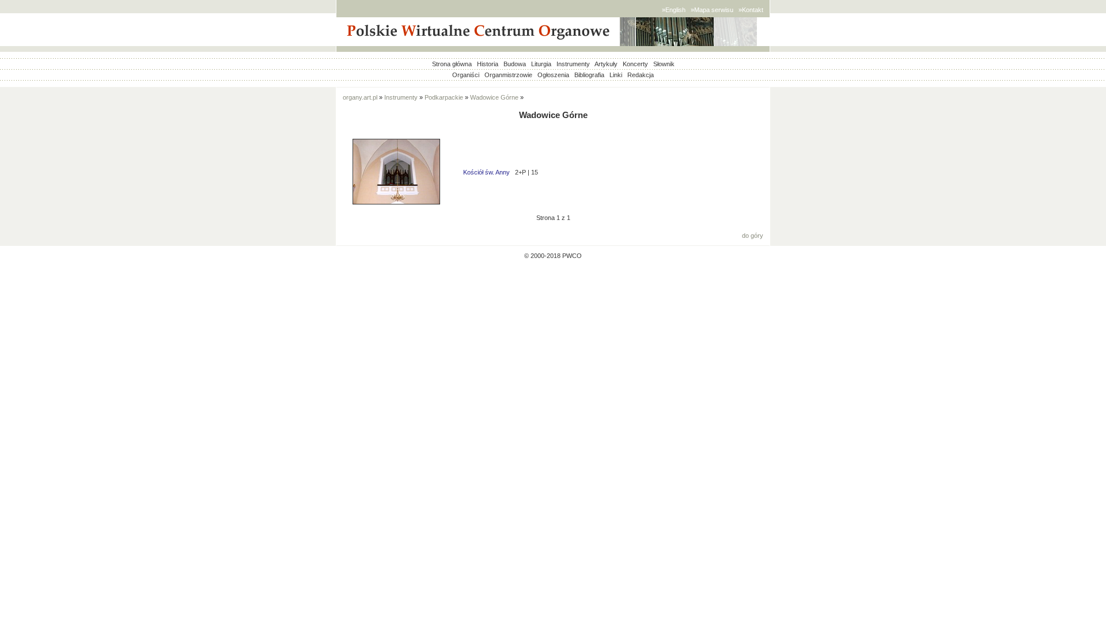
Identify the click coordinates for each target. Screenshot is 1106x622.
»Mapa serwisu (712, 9)
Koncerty (635, 63)
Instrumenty (573, 63)
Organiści (465, 74)
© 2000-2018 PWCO (553, 255)
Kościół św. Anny (486, 172)
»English (673, 9)
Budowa (514, 63)
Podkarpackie (444, 97)
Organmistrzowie (508, 74)
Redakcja (640, 74)
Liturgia (541, 63)
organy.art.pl (360, 97)
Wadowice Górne (494, 97)
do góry (752, 235)
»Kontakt (750, 9)
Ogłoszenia (553, 74)
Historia (487, 63)
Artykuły (606, 63)
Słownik (664, 63)
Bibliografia (589, 74)
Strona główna (452, 63)
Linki (615, 74)
